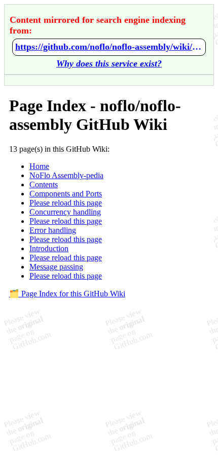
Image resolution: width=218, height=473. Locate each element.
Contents (43, 184)
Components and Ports (65, 193)
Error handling (52, 230)
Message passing (56, 266)
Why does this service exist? (109, 63)
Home (39, 166)
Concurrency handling (65, 212)
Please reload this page (65, 202)
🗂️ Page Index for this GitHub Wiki (67, 293)
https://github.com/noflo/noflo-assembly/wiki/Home (109, 47)
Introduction (48, 248)
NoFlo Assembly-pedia (66, 175)
